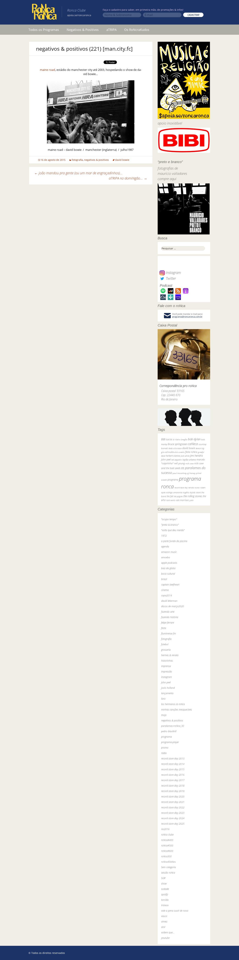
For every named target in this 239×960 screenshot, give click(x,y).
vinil (163, 927)
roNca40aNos (168, 861)
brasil (164, 579)
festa (163, 628)
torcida (164, 899)
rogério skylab (189, 492)
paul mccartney (180, 473)
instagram (166, 677)
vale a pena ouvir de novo (174, 910)
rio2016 (165, 829)
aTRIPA (111, 30)
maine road (47, 70)
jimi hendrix (196, 455)
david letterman (169, 600)
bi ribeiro (176, 439)
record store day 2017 (172, 780)
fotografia (77, 159)
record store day (181, 487)
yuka (191, 500)
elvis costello (179, 452)
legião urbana (189, 459)
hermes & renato (169, 655)
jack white (185, 455)
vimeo (164, 921)
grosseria (166, 649)
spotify (164, 894)
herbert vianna (173, 455)
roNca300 (166, 856)
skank (198, 492)
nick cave (189, 463)
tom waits (170, 500)
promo (164, 747)
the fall (170, 496)
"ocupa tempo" (169, 519)
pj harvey (191, 473)
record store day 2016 (172, 774)
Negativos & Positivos (83, 30)
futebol (164, 644)
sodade (165, 889)
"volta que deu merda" (173, 530)
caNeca (193, 444)
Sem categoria (168, 867)
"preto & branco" (170, 524)
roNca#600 (167, 851)
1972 (164, 535)
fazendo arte (167, 611)
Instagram (173, 272)
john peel (166, 459)
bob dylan (194, 439)
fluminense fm (168, 633)
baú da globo (168, 568)
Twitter (170, 278)
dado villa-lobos (175, 448)
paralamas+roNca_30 (172, 725)
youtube (165, 937)
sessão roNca (168, 872)
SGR (163, 878)
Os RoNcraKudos (136, 30)
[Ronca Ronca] (44, 12)
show (164, 883)
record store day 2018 (172, 785)
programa (173, 479)
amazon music (169, 552)
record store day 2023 (172, 812)
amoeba (165, 557)
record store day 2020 (172, 796)
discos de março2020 (172, 606)
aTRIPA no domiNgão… (128, 178)
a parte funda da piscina (174, 541)
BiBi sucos (166, 439)
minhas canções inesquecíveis (176, 709)
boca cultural (168, 573)
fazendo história (169, 617)
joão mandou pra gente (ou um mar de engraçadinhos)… (78, 173)
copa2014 (166, 595)
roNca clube (167, 834)
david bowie (122, 159)
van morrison (182, 500)
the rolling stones (192, 496)
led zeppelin (176, 459)
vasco (164, 916)
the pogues (178, 496)
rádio (164, 753)
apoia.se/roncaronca (79, 15)
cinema (165, 590)
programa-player (170, 742)
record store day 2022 (172, 807)
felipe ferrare (167, 622)
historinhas (167, 660)
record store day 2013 (172, 758)
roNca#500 (167, 845)
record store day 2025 (172, 823)
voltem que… (167, 932)
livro (163, 698)
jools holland (168, 687)
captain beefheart (170, 584)
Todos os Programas (44, 30)
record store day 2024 (172, 818)
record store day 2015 (172, 769)
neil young (179, 463)
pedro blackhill (168, 731)
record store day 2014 (172, 764)
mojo (164, 715)
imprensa (166, 666)
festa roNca (191, 452)
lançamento (167, 693)
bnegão (184, 439)
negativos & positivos (96, 159)
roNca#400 (167, 840)
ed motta (169, 452)
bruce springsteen (177, 444)
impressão (166, 671)
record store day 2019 (172, 791)
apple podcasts (169, 562)
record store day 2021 (172, 802)
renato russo (194, 487)
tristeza (164, 905)
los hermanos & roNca (173, 704)
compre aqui (167, 178)
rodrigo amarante (174, 492)
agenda (165, 546)
